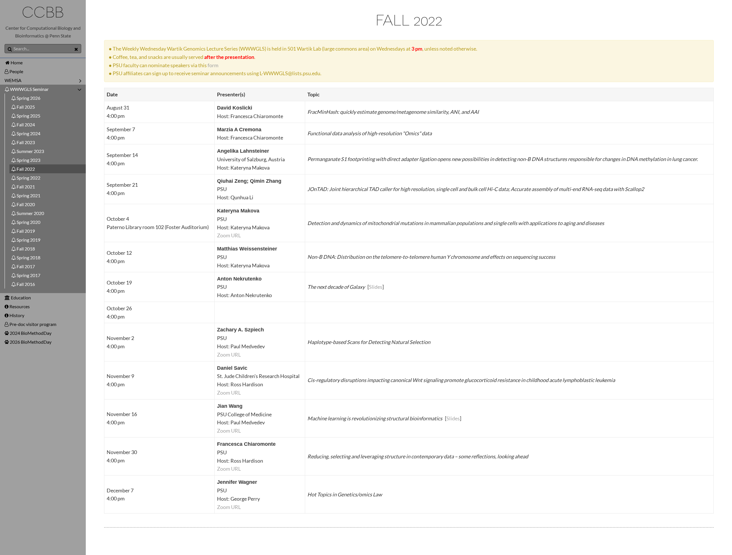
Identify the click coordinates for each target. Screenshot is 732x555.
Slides (375, 287)
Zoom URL (229, 235)
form (213, 65)
